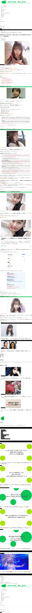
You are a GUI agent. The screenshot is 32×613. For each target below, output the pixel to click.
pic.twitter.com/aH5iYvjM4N (13, 171)
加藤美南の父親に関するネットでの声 (7, 81)
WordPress (16, 583)
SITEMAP (2, 15)
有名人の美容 (3, 14)
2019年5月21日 (20, 163)
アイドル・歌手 (3, 5)
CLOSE (1, 19)
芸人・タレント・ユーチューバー (5, 12)
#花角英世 (26, 161)
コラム (2, 11)
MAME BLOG (8, 582)
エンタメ (2, 7)
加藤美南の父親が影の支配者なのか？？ (7, 80)
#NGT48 (24, 170)
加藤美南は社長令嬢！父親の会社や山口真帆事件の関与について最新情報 (11, 32)
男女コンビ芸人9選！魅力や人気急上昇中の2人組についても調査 (14, 506)
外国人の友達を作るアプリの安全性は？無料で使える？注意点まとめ (15, 527)
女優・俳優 (2, 10)
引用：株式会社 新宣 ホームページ (7, 123)
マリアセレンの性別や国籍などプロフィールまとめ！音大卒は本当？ (15, 571)
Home (2, 17)
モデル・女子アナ (3, 9)
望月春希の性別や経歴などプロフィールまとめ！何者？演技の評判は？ (15, 548)
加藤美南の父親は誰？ (4, 77)
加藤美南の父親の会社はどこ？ (6, 78)
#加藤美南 (17, 161)
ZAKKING (3, 99)
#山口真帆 (7, 171)
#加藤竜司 (20, 161)
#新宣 (23, 161)
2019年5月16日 (13, 156)
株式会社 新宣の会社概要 (7, 79)
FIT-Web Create (7, 583)
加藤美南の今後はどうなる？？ (5, 83)
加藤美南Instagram (4, 147)
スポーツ (2, 8)
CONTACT (2, 16)
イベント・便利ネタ (3, 6)
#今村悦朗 (12, 170)
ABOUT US (2, 578)
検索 (0, 612)
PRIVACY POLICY (3, 577)
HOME (2, 30)
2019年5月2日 (13, 173)
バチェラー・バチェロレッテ (5, 13)
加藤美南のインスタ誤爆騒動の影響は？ (7, 82)
